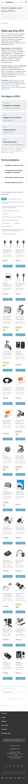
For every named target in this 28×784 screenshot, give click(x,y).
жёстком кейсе (21, 74)
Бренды (4, 721)
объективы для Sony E (14, 80)
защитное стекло (6, 85)
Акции (3, 717)
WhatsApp (22, 766)
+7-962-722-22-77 (14, 745)
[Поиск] (19, 2)
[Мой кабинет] (22, 2)
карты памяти (15, 85)
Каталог (4, 713)
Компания (4, 725)
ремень (3, 89)
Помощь (4, 729)
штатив (12, 87)
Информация (5, 733)
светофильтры (5, 87)
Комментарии (9, 688)
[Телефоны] (16, 2)
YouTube (18, 766)
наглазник (12, 83)
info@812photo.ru (15, 749)
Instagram (10, 766)
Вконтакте (8, 692)
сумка (8, 89)
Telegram (14, 766)
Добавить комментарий (14, 698)
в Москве (16, 757)
